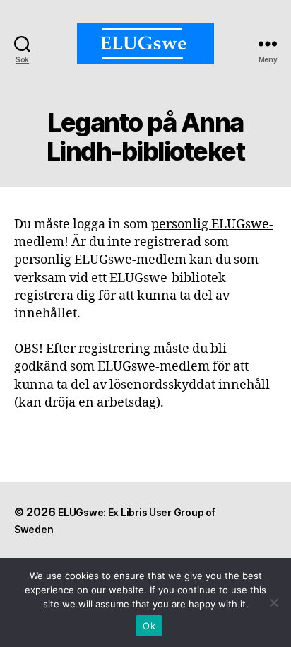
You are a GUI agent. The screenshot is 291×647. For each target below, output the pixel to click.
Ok (149, 625)
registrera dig (54, 296)
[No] (273, 602)
